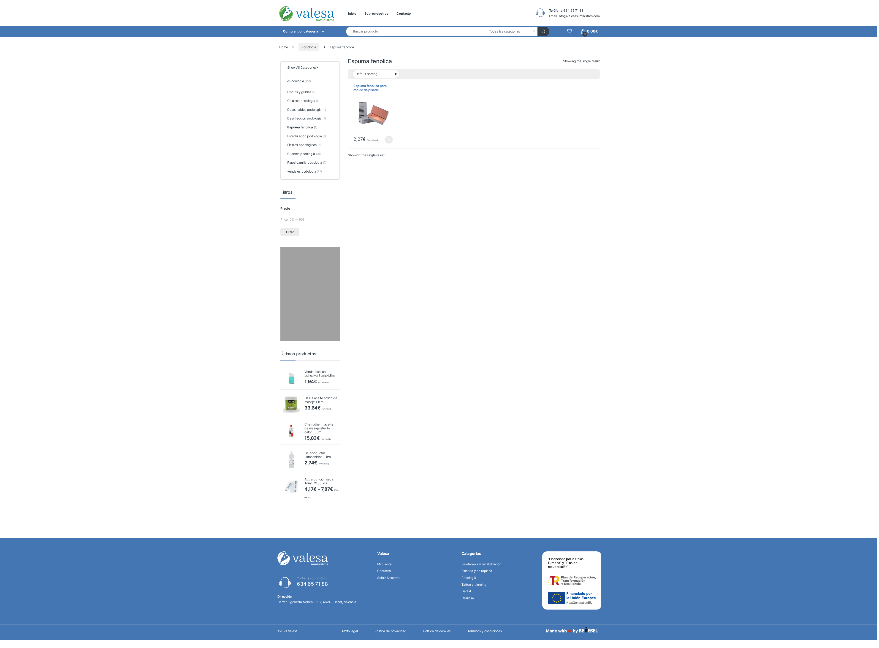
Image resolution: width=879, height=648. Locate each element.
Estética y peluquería (476, 571)
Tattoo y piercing (473, 584)
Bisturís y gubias (301, 92)
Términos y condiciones (484, 631)
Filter (290, 232)
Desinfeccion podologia (306, 118)
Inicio (352, 13)
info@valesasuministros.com (579, 16)
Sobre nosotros (376, 13)
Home (283, 47)
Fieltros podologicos (304, 145)
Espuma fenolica (302, 127)
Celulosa (467, 598)
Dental (466, 591)
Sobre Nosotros (388, 578)
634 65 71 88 (573, 10)
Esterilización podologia (306, 136)
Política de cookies (436, 631)
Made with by (562, 631)
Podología (308, 47)
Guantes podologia (304, 154)
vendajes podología (304, 171)
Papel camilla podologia (306, 162)
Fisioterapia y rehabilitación (481, 564)
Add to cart (389, 140)
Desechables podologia (307, 109)
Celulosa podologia (303, 101)
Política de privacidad (390, 631)
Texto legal (350, 631)
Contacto (403, 13)
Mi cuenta (384, 564)
